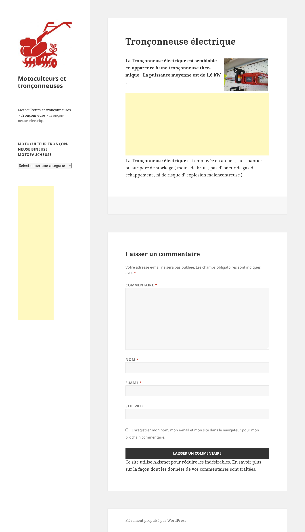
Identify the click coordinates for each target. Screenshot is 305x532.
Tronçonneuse (33, 115)
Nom (131, 359)
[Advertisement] (36, 253)
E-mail (133, 382)
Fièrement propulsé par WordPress (155, 520)
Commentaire (141, 285)
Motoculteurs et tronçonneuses (42, 82)
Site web (134, 406)
